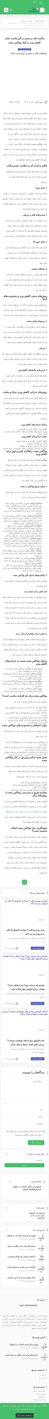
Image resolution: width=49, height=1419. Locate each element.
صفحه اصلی (39, 21)
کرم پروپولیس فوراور (32, 1189)
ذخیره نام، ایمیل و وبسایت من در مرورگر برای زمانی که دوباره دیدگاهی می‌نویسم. (24, 1133)
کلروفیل (40, 1218)
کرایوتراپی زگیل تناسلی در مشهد (27, 1186)
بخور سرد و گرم (37, 1215)
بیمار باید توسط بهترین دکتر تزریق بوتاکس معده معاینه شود (23, 505)
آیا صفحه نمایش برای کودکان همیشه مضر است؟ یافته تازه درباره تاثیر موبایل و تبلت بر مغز (20, 1257)
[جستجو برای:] (24, 1160)
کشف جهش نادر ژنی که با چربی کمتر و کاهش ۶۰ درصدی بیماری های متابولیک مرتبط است (20, 1278)
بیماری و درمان (27, 21)
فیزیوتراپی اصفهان (36, 1213)
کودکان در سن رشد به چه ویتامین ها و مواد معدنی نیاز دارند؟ (20, 1267)
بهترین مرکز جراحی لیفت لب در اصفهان (21, 1236)
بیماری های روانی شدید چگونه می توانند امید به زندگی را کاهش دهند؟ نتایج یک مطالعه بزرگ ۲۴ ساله (20, 1246)
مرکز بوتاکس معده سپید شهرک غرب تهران (26, 812)
